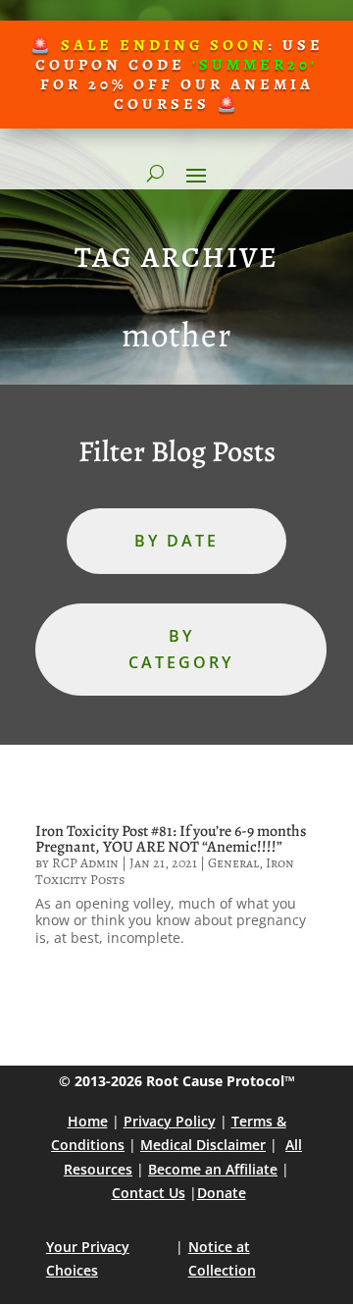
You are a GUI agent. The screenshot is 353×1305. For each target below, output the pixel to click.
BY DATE (176, 540)
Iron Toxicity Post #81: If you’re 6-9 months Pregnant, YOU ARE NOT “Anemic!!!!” (170, 839)
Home (88, 1121)
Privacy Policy (170, 1121)
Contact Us (148, 1192)
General (233, 863)
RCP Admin (85, 863)
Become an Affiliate (212, 1169)
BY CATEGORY (180, 649)
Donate (221, 1192)
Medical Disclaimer (203, 1144)
